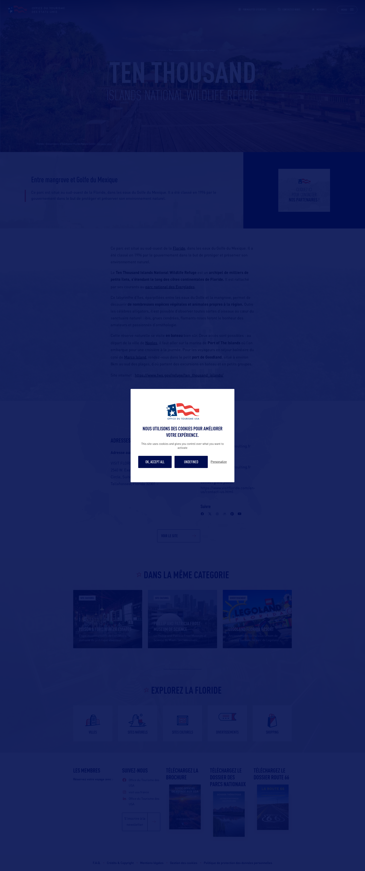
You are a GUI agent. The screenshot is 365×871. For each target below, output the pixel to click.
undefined (191, 462)
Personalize (219, 461)
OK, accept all (154, 462)
